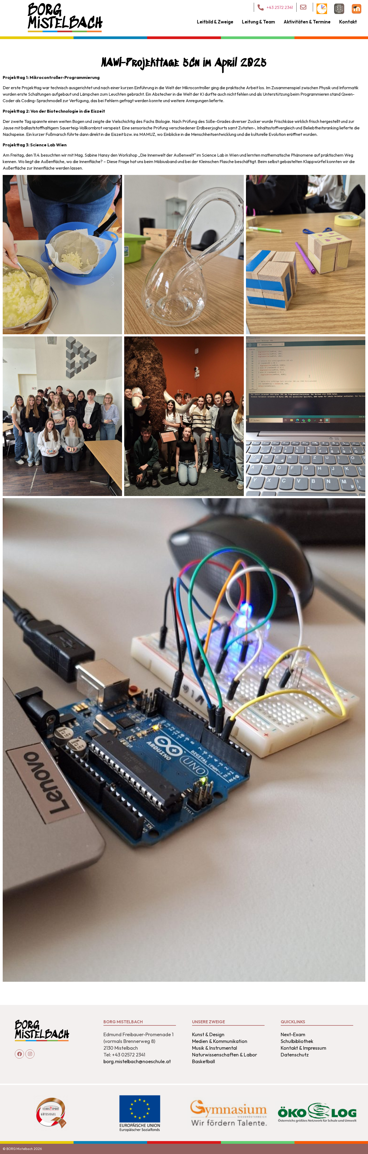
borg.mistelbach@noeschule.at (137, 1061)
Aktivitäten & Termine (307, 22)
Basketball (203, 1061)
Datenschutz (295, 1055)
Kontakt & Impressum (303, 1048)
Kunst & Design (208, 1034)
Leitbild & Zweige (215, 22)
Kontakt (348, 22)
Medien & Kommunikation (219, 1041)
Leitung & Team (258, 22)
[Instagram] (29, 1054)
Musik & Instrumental (214, 1048)
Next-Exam (293, 1034)
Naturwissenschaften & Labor (224, 1055)
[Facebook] (19, 1054)
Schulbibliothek (297, 1041)
